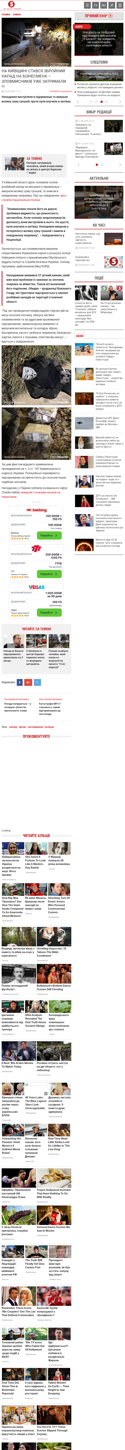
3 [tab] (101, 102)
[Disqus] (36, 787)
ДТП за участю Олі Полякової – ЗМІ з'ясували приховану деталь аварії (108, 500)
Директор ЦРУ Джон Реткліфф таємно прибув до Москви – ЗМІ (107, 423)
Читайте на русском (60, 90)
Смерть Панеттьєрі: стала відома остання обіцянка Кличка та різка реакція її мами (108, 461)
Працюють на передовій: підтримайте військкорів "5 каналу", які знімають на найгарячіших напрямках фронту (88, 134)
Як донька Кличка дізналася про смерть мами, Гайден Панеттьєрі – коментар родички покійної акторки (109, 376)
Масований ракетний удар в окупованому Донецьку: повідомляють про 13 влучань (100, 87)
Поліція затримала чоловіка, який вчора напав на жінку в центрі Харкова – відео (44, 167)
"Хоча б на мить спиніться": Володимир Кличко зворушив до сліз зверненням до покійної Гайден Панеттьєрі (109, 352)
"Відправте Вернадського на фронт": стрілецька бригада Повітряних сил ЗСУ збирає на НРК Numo (86, 155)
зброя (22, 727)
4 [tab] (107, 102)
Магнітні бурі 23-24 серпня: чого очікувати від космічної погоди (109, 542)
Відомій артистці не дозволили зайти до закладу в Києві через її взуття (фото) (109, 442)
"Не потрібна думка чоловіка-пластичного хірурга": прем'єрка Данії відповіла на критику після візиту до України (109, 523)
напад (13, 727)
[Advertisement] (36, 561)
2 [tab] (111, 55)
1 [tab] (87, 55)
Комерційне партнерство (82, 259)
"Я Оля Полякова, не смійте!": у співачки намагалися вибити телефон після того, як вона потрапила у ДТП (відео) (109, 401)
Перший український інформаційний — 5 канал (11, 5)
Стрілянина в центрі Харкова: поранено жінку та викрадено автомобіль (35, 657)
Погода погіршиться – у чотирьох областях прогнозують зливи (17, 707)
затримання (35, 727)
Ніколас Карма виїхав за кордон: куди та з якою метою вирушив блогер (108, 481)
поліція (49, 727)
